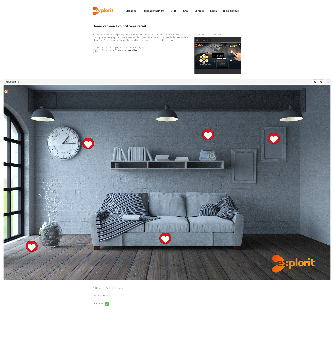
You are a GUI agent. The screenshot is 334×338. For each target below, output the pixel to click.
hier (100, 288)
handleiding (132, 50)
